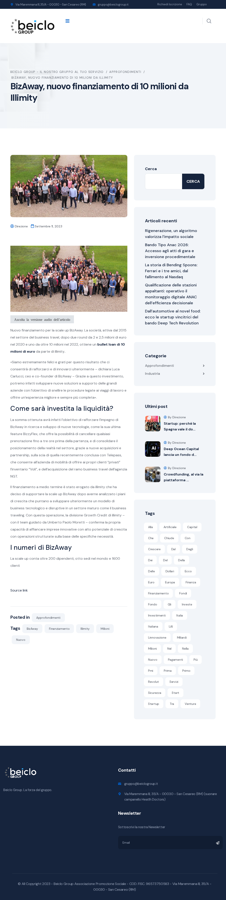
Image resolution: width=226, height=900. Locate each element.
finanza (191, 582)
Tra (172, 704)
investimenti (157, 615)
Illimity (85, 629)
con (187, 538)
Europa (170, 582)
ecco (188, 571)
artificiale (170, 527)
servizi (174, 682)
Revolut (153, 682)
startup (153, 704)
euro (151, 582)
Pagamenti (175, 660)
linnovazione (157, 637)
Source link (19, 590)
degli (189, 549)
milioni (105, 629)
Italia (179, 615)
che (151, 538)
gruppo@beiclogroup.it (113, 4)
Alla (150, 527)
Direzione (21, 226)
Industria (152, 373)
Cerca (151, 168)
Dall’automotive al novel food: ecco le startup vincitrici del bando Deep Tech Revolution (173, 317)
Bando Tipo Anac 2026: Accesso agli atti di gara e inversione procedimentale (170, 250)
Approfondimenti (48, 618)
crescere (154, 549)
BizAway (32, 629)
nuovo (20, 640)
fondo (152, 604)
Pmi (150, 671)
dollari (170, 571)
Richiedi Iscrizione (169, 4)
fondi (183, 593)
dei (150, 560)
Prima (168, 671)
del (165, 560)
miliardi (182, 637)
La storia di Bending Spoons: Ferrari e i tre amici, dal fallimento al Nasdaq (171, 271)
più (196, 660)
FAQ (189, 4)
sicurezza (154, 693)
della (181, 560)
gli (169, 604)
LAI (171, 626)
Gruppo (201, 4)
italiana (153, 626)
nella (185, 649)
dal (173, 549)
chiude (169, 538)
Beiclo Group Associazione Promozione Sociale (90, 883)
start (175, 693)
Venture (190, 704)
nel (169, 649)
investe (187, 604)
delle (151, 571)
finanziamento (59, 629)
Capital (192, 527)
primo (186, 671)
